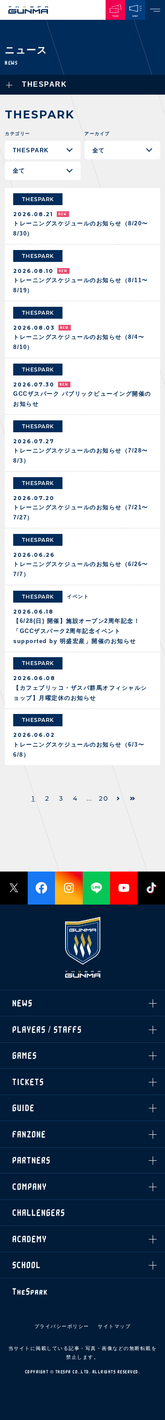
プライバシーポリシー (61, 1326)
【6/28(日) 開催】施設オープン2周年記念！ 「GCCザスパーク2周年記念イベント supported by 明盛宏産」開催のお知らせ (76, 631)
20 (104, 798)
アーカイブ (97, 133)
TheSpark (30, 345)
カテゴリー (17, 133)
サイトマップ (114, 1326)
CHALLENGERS (38, 266)
